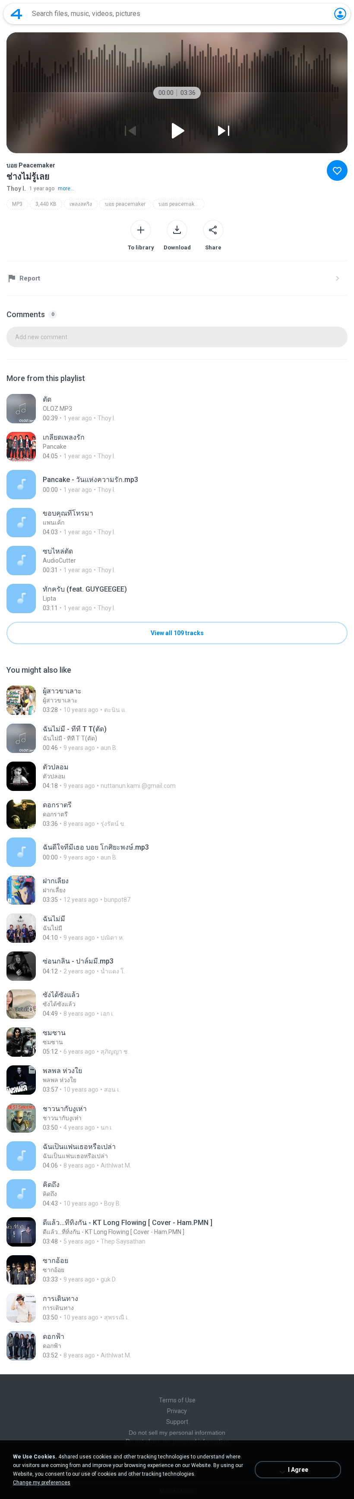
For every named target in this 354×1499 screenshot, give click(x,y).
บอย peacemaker (125, 204)
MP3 (17, 204)
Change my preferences (41, 1483)
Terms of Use (177, 1400)
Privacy (177, 1411)
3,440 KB (46, 204)
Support (177, 1421)
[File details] (177, 408)
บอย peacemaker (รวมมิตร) (181, 204)
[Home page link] (16, 14)
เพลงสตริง (81, 204)
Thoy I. (16, 188)
